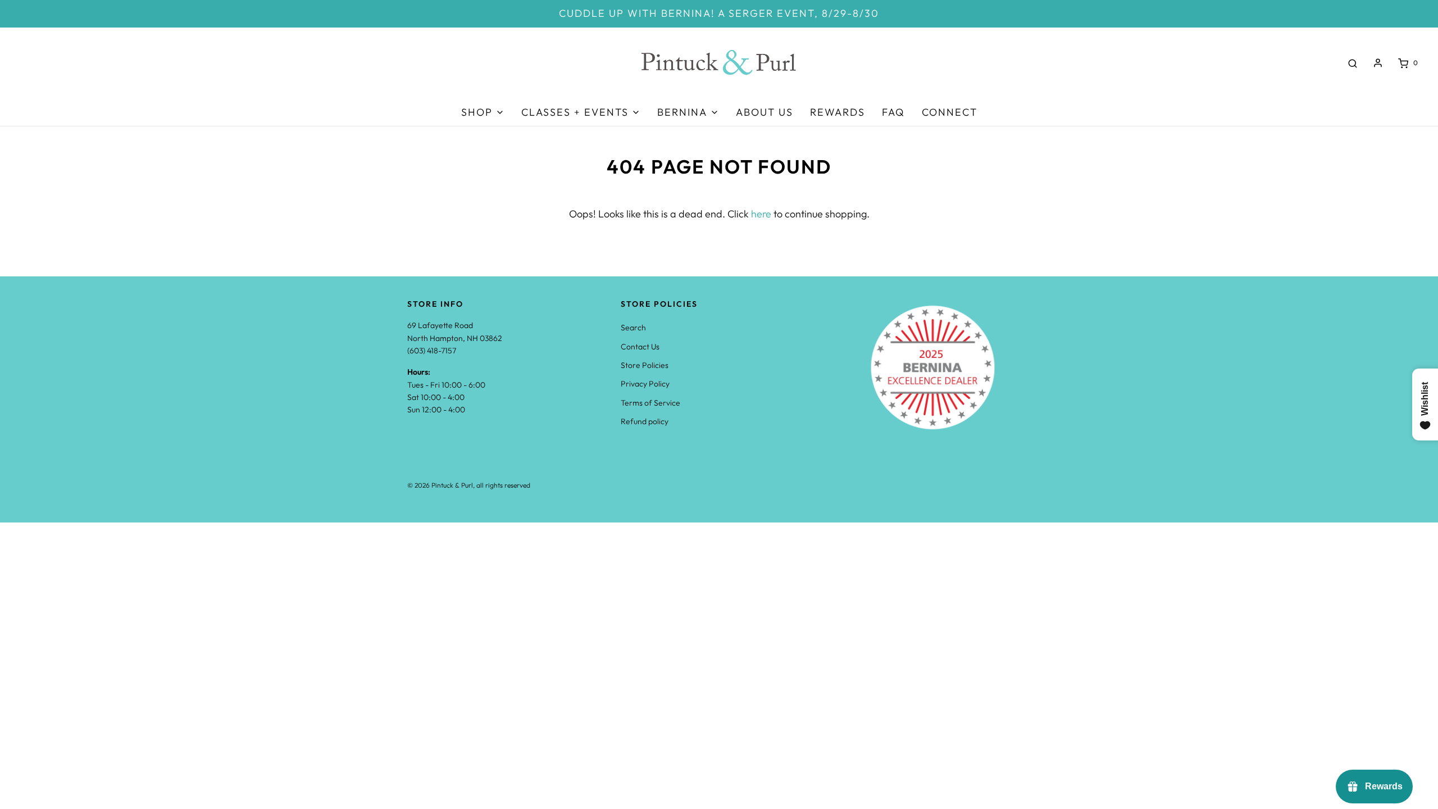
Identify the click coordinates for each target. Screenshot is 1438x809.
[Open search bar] (1353, 63)
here (761, 213)
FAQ (893, 112)
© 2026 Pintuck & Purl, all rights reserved (468, 485)
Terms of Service (650, 403)
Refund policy (644, 421)
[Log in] (1378, 63)
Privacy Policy (645, 384)
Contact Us (640, 347)
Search (633, 327)
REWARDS (837, 112)
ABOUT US (764, 112)
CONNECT (949, 112)
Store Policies (644, 365)
